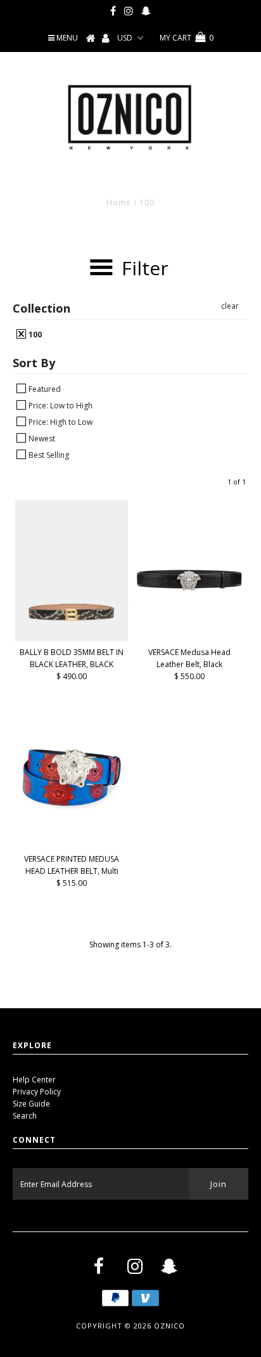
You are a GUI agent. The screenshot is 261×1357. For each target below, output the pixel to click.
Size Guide (31, 1103)
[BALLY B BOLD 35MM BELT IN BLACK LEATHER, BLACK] (71, 570)
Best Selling (48, 455)
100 (34, 334)
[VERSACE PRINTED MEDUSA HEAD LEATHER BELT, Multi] (71, 777)
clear (230, 306)
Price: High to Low (59, 422)
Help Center (34, 1079)
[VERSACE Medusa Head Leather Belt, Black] (189, 556)
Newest (41, 438)
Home (118, 202)
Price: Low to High (59, 405)
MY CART (186, 37)
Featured (44, 389)
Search (25, 1115)
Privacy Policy (37, 1091)
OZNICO (169, 1325)
